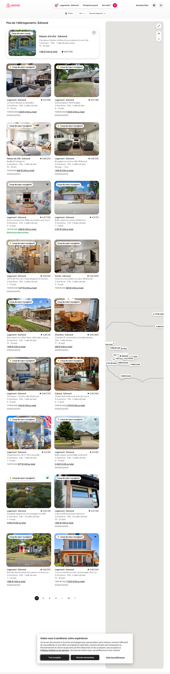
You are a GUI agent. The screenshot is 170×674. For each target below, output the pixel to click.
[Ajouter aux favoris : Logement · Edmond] (47, 67)
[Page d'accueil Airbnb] (13, 5)
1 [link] (36, 598)
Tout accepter (54, 657)
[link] (30, 598)
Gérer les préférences (115, 657)
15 (69, 598)
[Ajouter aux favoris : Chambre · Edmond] (95, 302)
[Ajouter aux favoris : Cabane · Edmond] (95, 360)
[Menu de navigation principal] (161, 5)
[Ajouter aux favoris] (94, 33)
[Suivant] (75, 598)
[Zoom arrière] (159, 33)
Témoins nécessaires (85, 657)
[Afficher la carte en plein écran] (159, 26)
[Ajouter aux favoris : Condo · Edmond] (95, 243)
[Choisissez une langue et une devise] (154, 5)
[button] (48, 51)
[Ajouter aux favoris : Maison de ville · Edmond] (47, 126)
